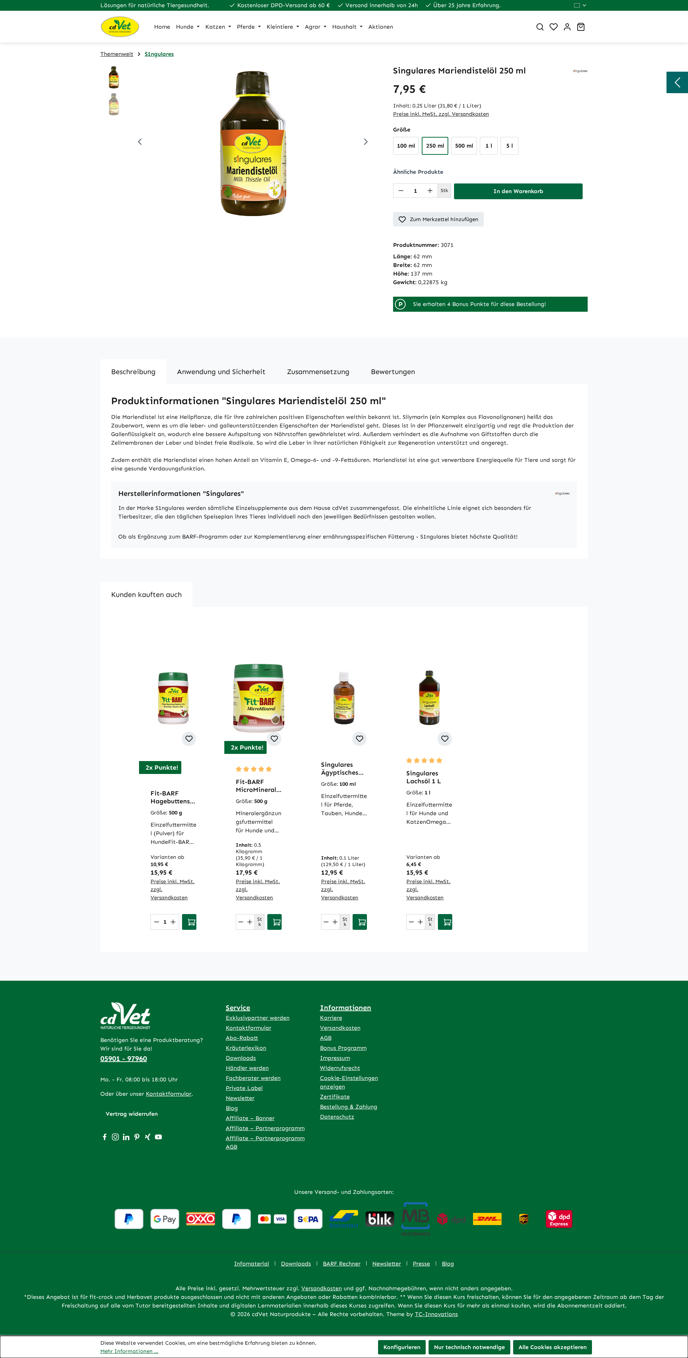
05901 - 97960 (123, 1058)
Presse (421, 1263)
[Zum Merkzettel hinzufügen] (189, 739)
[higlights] (677, 82)
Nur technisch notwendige (469, 1347)
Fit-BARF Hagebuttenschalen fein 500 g (172, 797)
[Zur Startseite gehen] (120, 27)
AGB (325, 1037)
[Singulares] (580, 70)
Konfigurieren (401, 1347)
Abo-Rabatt (242, 1037)
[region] (239, 143)
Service (238, 1007)
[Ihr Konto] (567, 26)
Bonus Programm (343, 1047)
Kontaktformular (168, 1093)
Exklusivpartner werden (258, 1017)
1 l (489, 145)
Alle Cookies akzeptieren (553, 1347)
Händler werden (247, 1068)
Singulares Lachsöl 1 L (423, 777)
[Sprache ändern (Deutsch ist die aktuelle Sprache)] (581, 5)
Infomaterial (251, 1263)
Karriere (331, 1017)
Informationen (345, 1007)
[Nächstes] (365, 142)
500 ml (464, 145)
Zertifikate (335, 1096)
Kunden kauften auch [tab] (146, 594)
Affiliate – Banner (250, 1118)
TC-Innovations (436, 1314)
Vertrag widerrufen (132, 1113)
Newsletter (240, 1098)
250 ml (435, 145)
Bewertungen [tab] (393, 371)
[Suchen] (540, 26)
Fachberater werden (253, 1078)
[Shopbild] (252, 143)
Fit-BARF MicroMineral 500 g (256, 786)
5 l (509, 145)
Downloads (241, 1058)
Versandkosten (340, 1027)
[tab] (133, 371)
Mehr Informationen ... (129, 1351)
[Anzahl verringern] (400, 190)
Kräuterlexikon (246, 1047)
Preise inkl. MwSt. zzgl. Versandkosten (441, 114)
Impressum (335, 1058)
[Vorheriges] (139, 142)
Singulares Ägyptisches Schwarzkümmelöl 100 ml (343, 768)
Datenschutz (337, 1116)
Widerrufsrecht (340, 1068)
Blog (232, 1108)
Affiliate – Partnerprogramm (265, 1128)
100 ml (406, 145)
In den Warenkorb (518, 191)
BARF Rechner (341, 1263)
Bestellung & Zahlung (348, 1106)
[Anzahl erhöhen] (430, 190)
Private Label (244, 1088)
